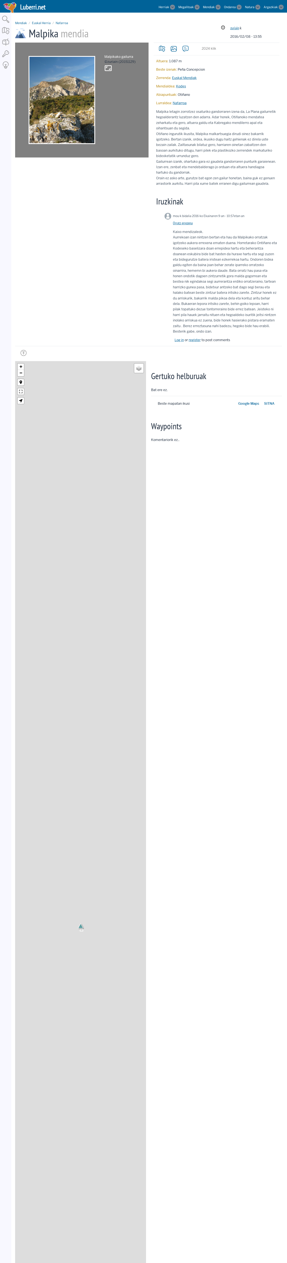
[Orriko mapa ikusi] (162, 48)
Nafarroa (62, 23)
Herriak (164, 7)
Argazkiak (271, 7)
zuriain (234, 28)
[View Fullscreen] (21, 391)
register (195, 340)
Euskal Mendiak (184, 78)
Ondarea (230, 7)
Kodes (181, 86)
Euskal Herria (41, 23)
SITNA (269, 403)
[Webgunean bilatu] (6, 23)
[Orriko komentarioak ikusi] (185, 48)
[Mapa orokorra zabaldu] (6, 34)
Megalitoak (186, 7)
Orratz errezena (183, 223)
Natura (249, 7)
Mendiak (209, 7)
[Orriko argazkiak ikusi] (174, 48)
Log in (179, 340)
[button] (80, 926)
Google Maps (248, 403)
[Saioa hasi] (6, 57)
